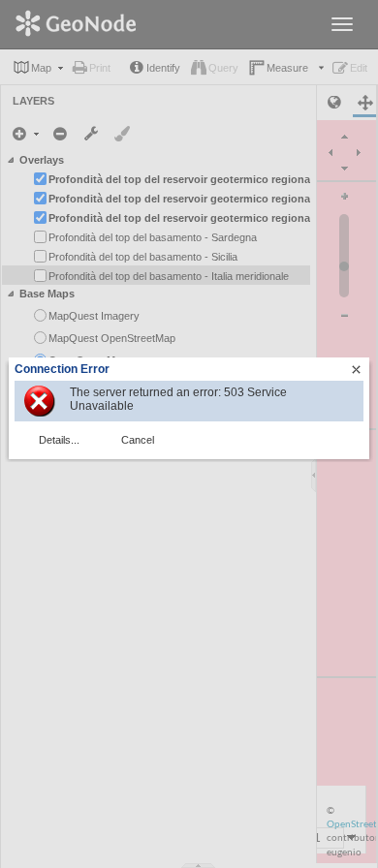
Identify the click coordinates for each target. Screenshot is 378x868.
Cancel (137, 440)
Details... (59, 440)
